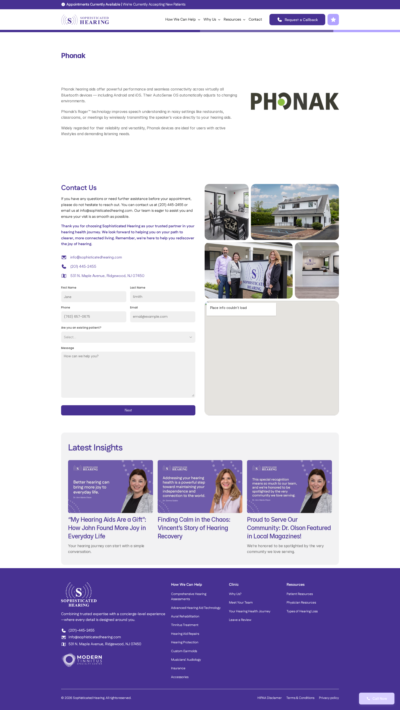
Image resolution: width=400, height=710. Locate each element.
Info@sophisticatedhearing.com (95, 637)
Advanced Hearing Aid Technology (196, 608)
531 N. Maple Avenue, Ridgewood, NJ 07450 (107, 275)
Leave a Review (240, 620)
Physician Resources (301, 602)
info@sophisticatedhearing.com (96, 257)
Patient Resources (300, 594)
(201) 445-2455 (83, 266)
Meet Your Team (241, 602)
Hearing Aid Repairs (185, 634)
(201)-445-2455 (81, 630)
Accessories (179, 677)
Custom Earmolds (184, 651)
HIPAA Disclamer (269, 698)
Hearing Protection (184, 642)
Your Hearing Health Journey (249, 611)
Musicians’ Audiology (186, 659)
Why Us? (235, 594)
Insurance (178, 668)
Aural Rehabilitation (185, 616)
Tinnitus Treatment (184, 625)
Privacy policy (329, 698)
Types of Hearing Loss (302, 611)
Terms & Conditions (300, 698)
